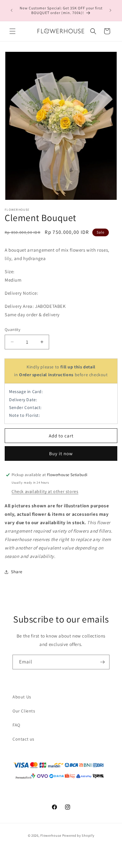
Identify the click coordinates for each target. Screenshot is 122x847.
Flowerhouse (50, 835)
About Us (22, 697)
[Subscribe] (102, 662)
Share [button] (17, 571)
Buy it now (61, 453)
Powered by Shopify (78, 835)
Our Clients (24, 711)
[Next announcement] (110, 10)
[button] (12, 31)
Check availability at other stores (45, 491)
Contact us (23, 739)
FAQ (16, 725)
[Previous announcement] (11, 10)
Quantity (12, 329)
